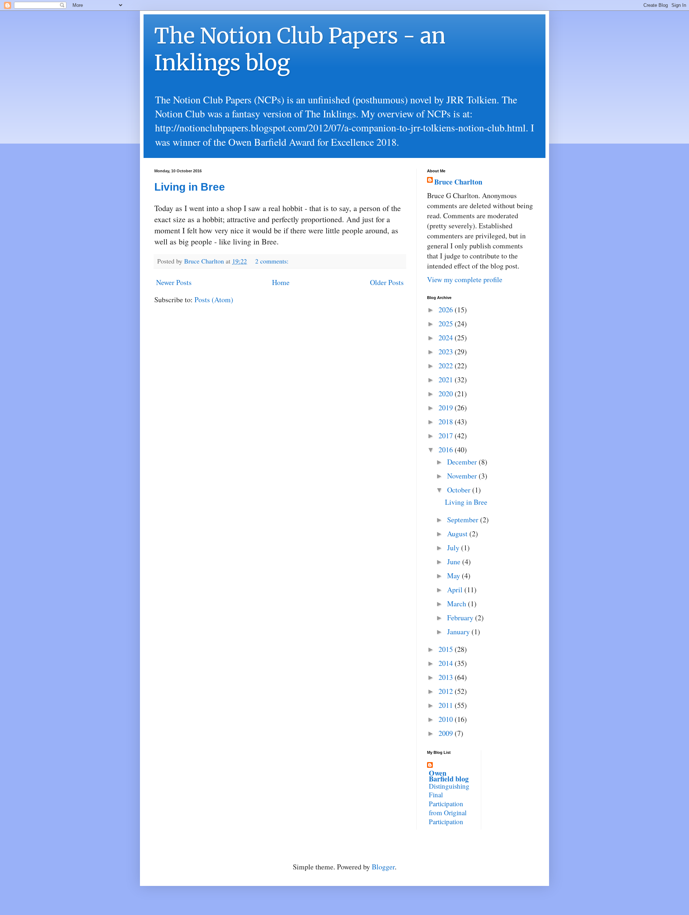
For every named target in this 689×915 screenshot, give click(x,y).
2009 (447, 733)
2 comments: (272, 261)
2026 (447, 309)
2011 (447, 705)
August (458, 533)
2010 (447, 719)
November (463, 476)
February (461, 617)
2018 (447, 421)
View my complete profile (464, 279)
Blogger (383, 867)
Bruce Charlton (458, 182)
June (454, 561)
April (455, 589)
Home (281, 282)
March (457, 603)
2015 (447, 649)
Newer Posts (174, 282)
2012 (447, 691)
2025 (447, 323)
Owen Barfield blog (449, 776)
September (463, 519)
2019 (447, 407)
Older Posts (387, 282)
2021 (447, 379)
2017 (447, 435)
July (454, 547)
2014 (447, 663)
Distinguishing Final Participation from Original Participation (449, 803)
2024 (447, 337)
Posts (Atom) (213, 299)
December (463, 462)
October (459, 490)
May (454, 575)
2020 (447, 393)
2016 (447, 449)
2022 (447, 365)
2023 (447, 351)
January (459, 631)
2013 (447, 677)
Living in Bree (189, 187)
